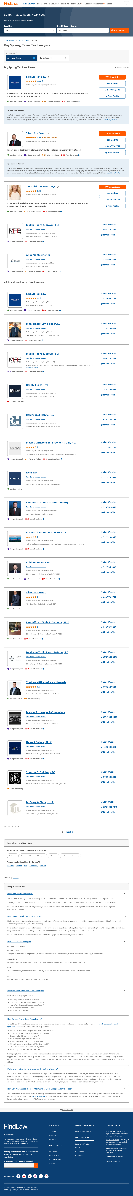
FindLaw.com (110, 1131)
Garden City (34, 866)
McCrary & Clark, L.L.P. (40, 802)
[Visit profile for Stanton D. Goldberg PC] (15, 778)
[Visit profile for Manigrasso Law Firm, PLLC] (15, 329)
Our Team (52, 1131)
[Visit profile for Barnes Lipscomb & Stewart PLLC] (15, 538)
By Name (52, 1163)
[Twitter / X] (30, 1176)
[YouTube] (24, 1176)
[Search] (126, 3)
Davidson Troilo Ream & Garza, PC (47, 652)
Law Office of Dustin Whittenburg (47, 502)
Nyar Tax (31, 472)
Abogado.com (111, 1148)
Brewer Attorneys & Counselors (45, 712)
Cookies (34, 1190)
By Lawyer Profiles (55, 1159)
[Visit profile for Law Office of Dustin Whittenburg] (15, 508)
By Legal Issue (54, 1155)
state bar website (38, 1096)
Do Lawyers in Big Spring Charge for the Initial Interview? (32, 1069)
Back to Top (67, 1110)
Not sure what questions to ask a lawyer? (25, 990)
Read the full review (110, 119)
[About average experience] (79, 101)
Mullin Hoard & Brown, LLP (42, 225)
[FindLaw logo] (12, 3)
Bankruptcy (13, 856)
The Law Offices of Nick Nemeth (46, 682)
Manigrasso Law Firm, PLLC (43, 323)
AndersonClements (38, 255)
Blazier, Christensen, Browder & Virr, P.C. (51, 442)
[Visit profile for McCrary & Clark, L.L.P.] (15, 808)
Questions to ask (14, 1026)
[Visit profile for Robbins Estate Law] (15, 568)
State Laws (79, 1148)
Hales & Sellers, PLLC (39, 742)
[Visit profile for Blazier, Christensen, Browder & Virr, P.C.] (15, 448)
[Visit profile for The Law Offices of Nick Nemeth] (15, 688)
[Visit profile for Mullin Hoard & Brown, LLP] (15, 231)
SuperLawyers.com (112, 1140)
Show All (7, 878)
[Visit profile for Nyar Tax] (15, 478)
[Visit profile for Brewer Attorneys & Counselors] (15, 718)
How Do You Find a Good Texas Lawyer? (24, 1019)
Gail (25, 866)
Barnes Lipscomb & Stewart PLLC (46, 532)
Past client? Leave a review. (36, 229)
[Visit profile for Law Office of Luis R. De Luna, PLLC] (15, 628)
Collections (53, 856)
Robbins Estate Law (38, 562)
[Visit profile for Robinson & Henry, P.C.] (15, 421)
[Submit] (36, 1165)
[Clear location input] (106, 30)
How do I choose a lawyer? (19, 941)
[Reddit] (41, 1176)
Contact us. (24, 1144)
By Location (53, 1152)
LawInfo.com (110, 1157)
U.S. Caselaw (79, 1152)
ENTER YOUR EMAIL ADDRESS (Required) (18, 1161)
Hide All (15, 878)
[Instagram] (35, 1176)
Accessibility (53, 1135)
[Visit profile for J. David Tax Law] (15, 82)
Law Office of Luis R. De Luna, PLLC (47, 622)
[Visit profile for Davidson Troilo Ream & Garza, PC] (15, 658)
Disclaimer (24, 1190)
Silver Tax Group (36, 133)
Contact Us (52, 1139)
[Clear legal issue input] (53, 30)
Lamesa (43, 866)
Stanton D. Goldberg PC (40, 772)
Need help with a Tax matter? (20, 893)
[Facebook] (18, 1176)
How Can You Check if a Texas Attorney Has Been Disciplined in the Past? (39, 1089)
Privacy (14, 1190)
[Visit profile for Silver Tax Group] (15, 139)
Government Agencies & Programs (33, 856)
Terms (6, 1190)
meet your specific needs (108, 1024)
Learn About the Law (82, 1144)
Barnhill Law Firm (37, 385)
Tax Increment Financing (70, 856)
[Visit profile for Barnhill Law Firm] (15, 391)
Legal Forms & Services (83, 1131)
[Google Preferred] (46, 1176)
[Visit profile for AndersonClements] (15, 261)
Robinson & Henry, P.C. (40, 415)
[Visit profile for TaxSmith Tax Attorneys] (15, 192)
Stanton (19, 866)
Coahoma (10, 866)
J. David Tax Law (36, 76)
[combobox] (30, 30)
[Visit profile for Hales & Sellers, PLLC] (15, 748)
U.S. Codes (79, 1155)
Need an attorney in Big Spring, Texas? (24, 916)
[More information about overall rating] (42, 81)
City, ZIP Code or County (67, 26)
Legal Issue (8, 26)
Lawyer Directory (9, 40)
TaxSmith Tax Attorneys (40, 186)
